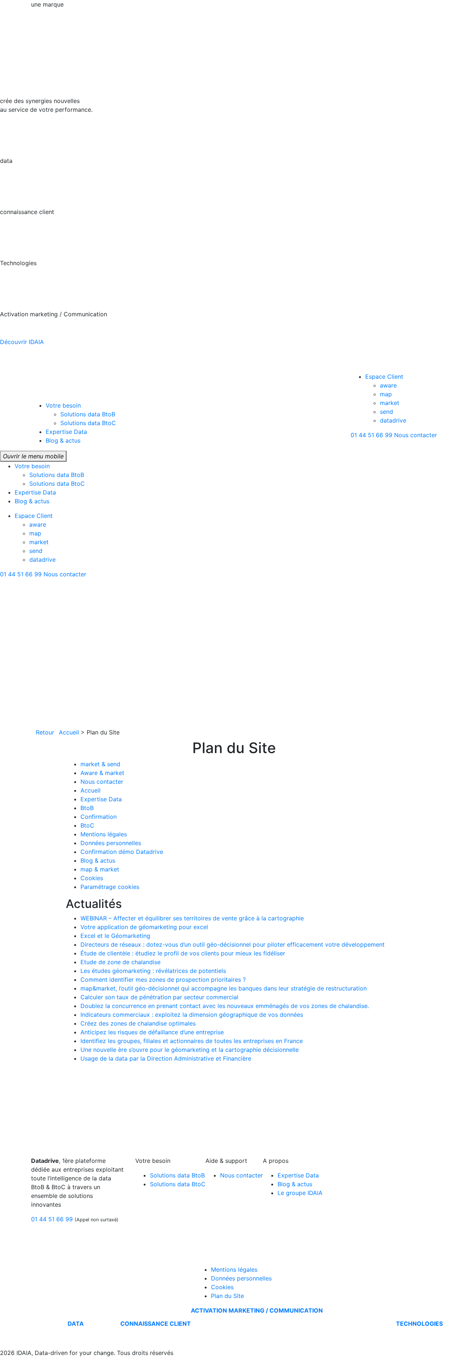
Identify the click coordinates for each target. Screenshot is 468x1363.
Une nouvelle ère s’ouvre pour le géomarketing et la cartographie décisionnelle (189, 1049)
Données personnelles (110, 843)
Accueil (69, 732)
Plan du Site (227, 1295)
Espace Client (384, 376)
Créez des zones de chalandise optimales (138, 1023)
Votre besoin (63, 405)
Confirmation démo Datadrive (121, 851)
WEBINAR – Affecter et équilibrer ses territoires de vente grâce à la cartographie (192, 918)
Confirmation (98, 816)
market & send (100, 764)
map (386, 394)
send (386, 411)
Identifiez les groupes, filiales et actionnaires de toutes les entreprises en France (191, 1041)
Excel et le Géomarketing (115, 935)
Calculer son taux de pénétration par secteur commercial (159, 997)
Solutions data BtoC (88, 423)
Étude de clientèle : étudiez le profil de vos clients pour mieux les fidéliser (182, 953)
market (389, 402)
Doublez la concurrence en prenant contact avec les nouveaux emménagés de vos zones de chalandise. (224, 1005)
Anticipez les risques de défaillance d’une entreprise (152, 1032)
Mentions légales (103, 834)
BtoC (87, 825)
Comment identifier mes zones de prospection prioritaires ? (163, 979)
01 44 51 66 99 (371, 435)
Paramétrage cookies (109, 886)
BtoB (87, 808)
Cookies (91, 878)
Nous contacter (415, 435)
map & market (99, 869)
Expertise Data (66, 431)
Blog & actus (63, 440)
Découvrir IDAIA (23, 341)
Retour (45, 732)
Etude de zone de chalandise (120, 962)
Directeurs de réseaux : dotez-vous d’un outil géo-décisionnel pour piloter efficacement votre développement (232, 944)
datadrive (393, 420)
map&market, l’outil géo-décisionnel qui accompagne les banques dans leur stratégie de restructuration (223, 988)
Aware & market (102, 772)
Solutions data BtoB (87, 414)
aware (388, 385)
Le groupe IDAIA (300, 1192)
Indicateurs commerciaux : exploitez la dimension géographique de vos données (191, 1014)
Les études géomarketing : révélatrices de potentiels (153, 970)
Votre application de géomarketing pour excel (144, 927)
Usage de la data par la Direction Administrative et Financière (165, 1058)
